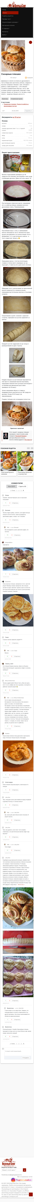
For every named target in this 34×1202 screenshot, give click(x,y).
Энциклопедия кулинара (9, 22)
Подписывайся (23, 1180)
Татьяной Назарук (20, 436)
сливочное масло (7, 133)
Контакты (5, 31)
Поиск (5, 13)
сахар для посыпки (8, 145)
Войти (4, 35)
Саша (15, 650)
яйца (3, 135)
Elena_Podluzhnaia (10, 680)
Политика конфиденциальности (12, 1175)
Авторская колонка (8, 25)
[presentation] (28, 448)
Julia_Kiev (7, 797)
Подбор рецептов (7, 16)
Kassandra (8, 581)
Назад (4, 9)
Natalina (7, 733)
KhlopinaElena (8, 542)
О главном (5, 28)
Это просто (28, 439)
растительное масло (8, 143)
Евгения (16, 527)
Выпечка (5, 99)
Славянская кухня (16, 99)
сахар (4, 126)
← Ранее (12, 490)
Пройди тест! (6, 19)
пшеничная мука (7, 140)
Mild (8, 527)
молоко (4, 123)
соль (3, 138)
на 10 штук (16, 117)
